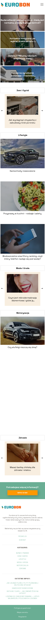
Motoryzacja (22, 313)
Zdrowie (23, 437)
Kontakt (22, 540)
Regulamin (22, 617)
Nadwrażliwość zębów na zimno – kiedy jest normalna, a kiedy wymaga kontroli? (22, 21)
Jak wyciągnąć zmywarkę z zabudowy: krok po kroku (22, 121)
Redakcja (22, 536)
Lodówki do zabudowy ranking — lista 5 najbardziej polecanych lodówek (22, 597)
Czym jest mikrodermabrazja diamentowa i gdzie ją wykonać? (22, 299)
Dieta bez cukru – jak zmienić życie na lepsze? (22, 592)
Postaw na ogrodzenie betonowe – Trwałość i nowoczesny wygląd (22, 74)
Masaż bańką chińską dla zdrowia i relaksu (22, 468)
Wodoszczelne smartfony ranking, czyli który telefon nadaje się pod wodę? (22, 257)
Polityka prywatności (22, 608)
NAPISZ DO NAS (22, 493)
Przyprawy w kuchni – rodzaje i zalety (22, 213)
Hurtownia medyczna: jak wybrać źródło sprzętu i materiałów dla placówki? (22, 40)
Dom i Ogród (23, 90)
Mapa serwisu (22, 612)
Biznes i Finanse (22, 553)
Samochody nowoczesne (22, 171)
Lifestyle (22, 135)
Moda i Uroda (22, 268)
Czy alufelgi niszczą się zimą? (22, 347)
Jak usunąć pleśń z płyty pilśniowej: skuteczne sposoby (22, 584)
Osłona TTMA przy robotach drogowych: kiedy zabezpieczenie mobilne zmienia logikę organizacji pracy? (22, 57)
